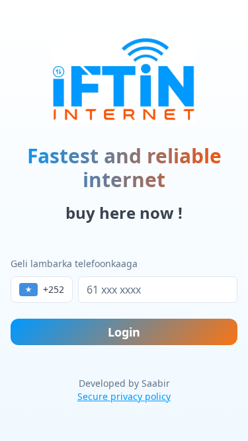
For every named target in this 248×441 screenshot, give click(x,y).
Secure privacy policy (124, 396)
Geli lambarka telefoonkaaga (74, 263)
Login (124, 332)
